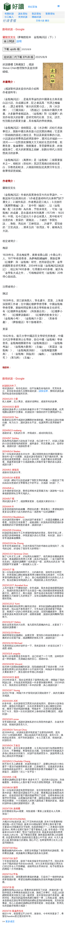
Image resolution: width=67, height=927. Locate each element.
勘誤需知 (36, 13)
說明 (19, 41)
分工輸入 (9, 17)
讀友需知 (22, 13)
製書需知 (50, 13)
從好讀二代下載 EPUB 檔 (18, 57)
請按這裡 (43, 391)
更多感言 (10, 921)
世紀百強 (32, 6)
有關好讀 (9, 13)
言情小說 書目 (42, 20)
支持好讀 (22, 17)
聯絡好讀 (36, 17)
